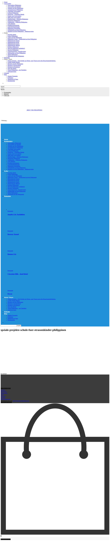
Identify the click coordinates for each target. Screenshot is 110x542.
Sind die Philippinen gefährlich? (16, 48)
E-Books (6, 73)
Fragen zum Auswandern (14, 16)
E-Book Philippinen (13, 13)
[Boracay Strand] (17, 229)
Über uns (6, 95)
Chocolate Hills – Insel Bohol (18, 274)
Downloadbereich (5, 399)
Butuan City (12, 254)
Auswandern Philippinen (14, 5)
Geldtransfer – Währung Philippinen (17, 22)
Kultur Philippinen (13, 36)
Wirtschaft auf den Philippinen (16, 56)
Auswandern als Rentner (14, 6)
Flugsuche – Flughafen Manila (16, 14)
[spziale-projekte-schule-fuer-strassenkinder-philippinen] (13, 345)
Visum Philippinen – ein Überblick (17, 70)
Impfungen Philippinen (14, 20)
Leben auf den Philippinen (15, 37)
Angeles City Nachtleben (16, 214)
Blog (5, 74)
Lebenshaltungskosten (14, 27)
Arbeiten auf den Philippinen (15, 8)
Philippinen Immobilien (14, 28)
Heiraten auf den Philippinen (15, 64)
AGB (2, 394)
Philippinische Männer (14, 45)
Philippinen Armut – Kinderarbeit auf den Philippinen (22, 39)
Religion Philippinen (13, 47)
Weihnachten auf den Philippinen (17, 53)
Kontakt (3, 397)
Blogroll (6, 94)
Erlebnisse (10, 77)
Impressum (4, 391)
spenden (3, 390)
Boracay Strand (13, 234)
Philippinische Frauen (13, 44)
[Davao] (17, 289)
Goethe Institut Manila (14, 62)
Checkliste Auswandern (14, 11)
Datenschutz (4, 393)
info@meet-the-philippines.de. (21, 401)
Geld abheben (11, 23)
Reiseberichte (11, 81)
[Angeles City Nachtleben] (17, 209)
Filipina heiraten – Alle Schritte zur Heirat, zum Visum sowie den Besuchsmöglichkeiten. (32, 60)
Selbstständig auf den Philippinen (17, 30)
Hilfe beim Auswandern (14, 17)
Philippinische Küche (13, 42)
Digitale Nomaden (13, 76)
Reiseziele (7, 57)
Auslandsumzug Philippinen (15, 10)
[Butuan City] (17, 249)
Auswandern (7, 3)
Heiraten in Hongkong (14, 67)
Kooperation (7, 92)
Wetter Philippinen (13, 54)
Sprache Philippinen (13, 50)
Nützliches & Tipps (13, 79)
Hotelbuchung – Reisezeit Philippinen (18, 19)
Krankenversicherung (13, 25)
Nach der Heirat (12, 68)
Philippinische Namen (14, 40)
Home (5, 2)
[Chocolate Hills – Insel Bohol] (17, 269)
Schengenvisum (12, 71)
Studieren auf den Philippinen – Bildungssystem (21, 31)
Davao (10, 294)
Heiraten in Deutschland (14, 65)
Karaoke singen (12, 34)
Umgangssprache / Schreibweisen (17, 51)
